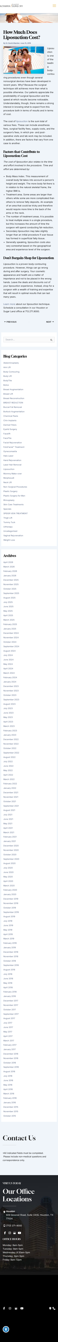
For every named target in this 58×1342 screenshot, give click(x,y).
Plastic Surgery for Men (14, 496)
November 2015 (10, 1111)
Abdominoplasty (11, 363)
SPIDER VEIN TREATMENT (15, 513)
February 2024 (10, 677)
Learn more (9, 304)
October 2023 (9, 695)
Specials (7, 509)
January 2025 (9, 629)
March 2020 (9, 885)
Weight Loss (9, 540)
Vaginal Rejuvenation (13, 535)
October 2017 (9, 1009)
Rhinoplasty (8, 500)
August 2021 (9, 810)
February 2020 (10, 890)
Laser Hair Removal (12, 465)
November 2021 (10, 797)
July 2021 (7, 814)
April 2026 (8, 562)
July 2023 (8, 708)
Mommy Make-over (12, 473)
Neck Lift (7, 482)
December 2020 (11, 845)
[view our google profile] (14, 1233)
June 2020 (8, 872)
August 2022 (9, 757)
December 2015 (10, 1107)
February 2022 (10, 783)
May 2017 (7, 1032)
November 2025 (11, 584)
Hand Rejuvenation (12, 460)
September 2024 (11, 646)
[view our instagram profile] (10, 1233)
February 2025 (10, 624)
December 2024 (11, 633)
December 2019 (10, 899)
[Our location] (54, 1308)
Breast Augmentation (13, 389)
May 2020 (8, 877)
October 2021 (9, 801)
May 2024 (8, 664)
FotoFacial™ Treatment (13, 447)
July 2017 (7, 1023)
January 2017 (9, 1049)
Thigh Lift (7, 518)
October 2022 (9, 748)
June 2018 (8, 978)
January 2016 (9, 1102)
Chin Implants (9, 420)
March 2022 (9, 779)
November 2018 (10, 956)
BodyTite (7, 380)
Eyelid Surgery (10, 429)
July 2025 (8, 602)
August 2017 (9, 1018)
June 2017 (8, 1027)
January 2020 (9, 894)
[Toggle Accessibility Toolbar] (6, 1329)
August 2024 (9, 651)
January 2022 (9, 788)
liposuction (22, 121)
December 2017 (10, 1000)
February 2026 (10, 571)
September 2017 (11, 1014)
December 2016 (10, 1054)
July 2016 (7, 1076)
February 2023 (10, 730)
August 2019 (9, 916)
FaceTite (7, 438)
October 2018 (9, 961)
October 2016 (9, 1063)
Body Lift (7, 376)
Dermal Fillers (9, 425)
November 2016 (10, 1058)
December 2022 (11, 739)
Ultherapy (8, 527)
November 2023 (11, 690)
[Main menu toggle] (54, 5)
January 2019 (9, 947)
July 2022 (8, 761)
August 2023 (9, 704)
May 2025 (8, 611)
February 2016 (10, 1098)
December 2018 (10, 952)
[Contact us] (50, 1308)
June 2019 (8, 925)
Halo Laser (8, 456)
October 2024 (9, 642)
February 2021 (10, 837)
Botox (6, 385)
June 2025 (8, 606)
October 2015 (9, 1116)
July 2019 (7, 921)
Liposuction (8, 469)
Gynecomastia (10, 451)
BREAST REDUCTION (13, 402)
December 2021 (10, 792)
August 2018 (9, 969)
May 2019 (7, 930)
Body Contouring (11, 372)
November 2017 (10, 1005)
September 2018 (11, 965)
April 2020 (8, 881)
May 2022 (8, 770)
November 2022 (11, 744)
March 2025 (9, 620)
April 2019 (8, 934)
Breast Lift (8, 394)
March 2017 (8, 1040)
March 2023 (9, 726)
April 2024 (8, 668)
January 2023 (9, 735)
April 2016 (8, 1089)
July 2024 (8, 655)
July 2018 (7, 974)
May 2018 (7, 983)
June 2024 (8, 659)
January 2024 (9, 682)
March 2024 (9, 673)
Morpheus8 (8, 478)
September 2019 (11, 912)
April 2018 (8, 987)
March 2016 (8, 1093)
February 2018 (10, 992)
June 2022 (8, 766)
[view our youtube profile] (19, 1233)
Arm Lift (7, 367)
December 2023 (11, 686)
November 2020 (11, 850)
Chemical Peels (10, 416)
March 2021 (8, 832)
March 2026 (9, 567)
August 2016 (9, 1071)
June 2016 (8, 1080)
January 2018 (9, 996)
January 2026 (9, 575)
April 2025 (8, 615)
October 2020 (9, 854)
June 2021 (8, 819)
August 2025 (9, 598)
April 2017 (8, 1036)
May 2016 (7, 1085)
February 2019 (10, 943)
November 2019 (10, 903)
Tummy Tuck (9, 522)
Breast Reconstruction (13, 398)
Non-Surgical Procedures (15, 487)
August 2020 (9, 863)
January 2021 (9, 841)
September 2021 (11, 806)
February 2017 (9, 1045)
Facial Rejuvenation (12, 442)
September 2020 (11, 859)
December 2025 (11, 580)
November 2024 (11, 637)
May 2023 (8, 717)
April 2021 (8, 828)
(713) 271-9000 (14, 1225)
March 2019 (8, 938)
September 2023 (11, 699)
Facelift (6, 433)
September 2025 (11, 593)
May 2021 (7, 823)
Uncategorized (10, 531)
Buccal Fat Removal (12, 407)
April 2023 (8, 722)
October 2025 (9, 589)
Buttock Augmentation (14, 411)
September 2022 (11, 753)
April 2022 (8, 775)
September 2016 (11, 1067)
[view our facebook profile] (5, 1233)
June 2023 (8, 713)
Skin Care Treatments (13, 504)
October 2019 (9, 908)
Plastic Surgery (10, 491)
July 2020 (8, 868)
